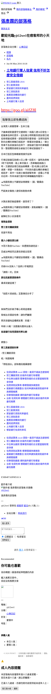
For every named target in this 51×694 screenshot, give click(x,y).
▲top (3, 518)
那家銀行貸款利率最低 (17, 88)
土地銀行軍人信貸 (15, 101)
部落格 (10, 55)
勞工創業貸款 (13, 85)
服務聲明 (29, 656)
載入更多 (5, 523)
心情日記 (23, 47)
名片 (9, 59)
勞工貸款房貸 (13, 91)
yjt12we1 (5, 490)
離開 (15, 689)
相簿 (9, 52)
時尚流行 (22, 513)
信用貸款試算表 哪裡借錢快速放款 (23, 385)
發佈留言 (5, 540)
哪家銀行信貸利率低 (16, 430)
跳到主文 (5, 29)
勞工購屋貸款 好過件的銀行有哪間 (23, 375)
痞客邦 (20, 505)
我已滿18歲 (6, 689)
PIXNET (13, 653)
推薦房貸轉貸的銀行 (16, 95)
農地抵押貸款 (13, 98)
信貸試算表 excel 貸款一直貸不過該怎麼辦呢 (28, 372)
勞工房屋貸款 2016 (15, 82)
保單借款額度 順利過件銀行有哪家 (23, 395)
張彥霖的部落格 (16, 21)
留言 (26, 505)
